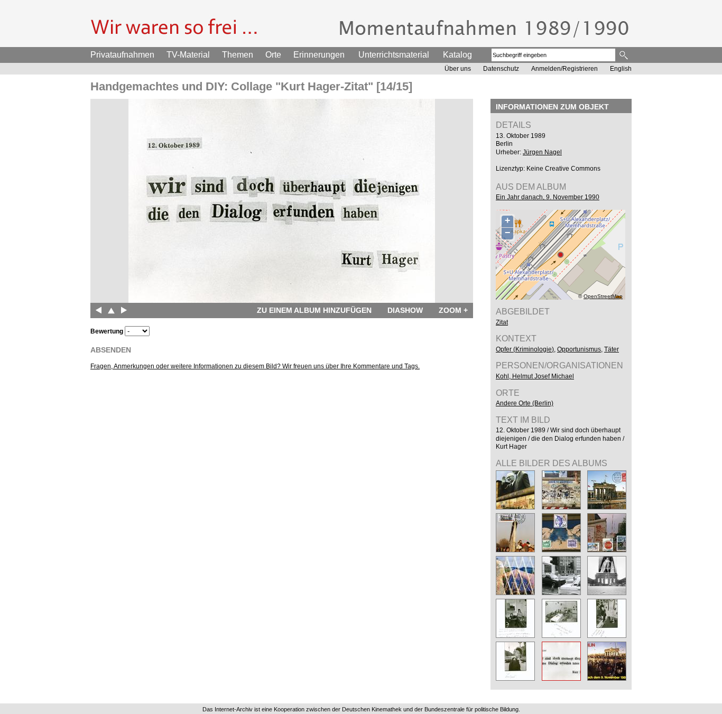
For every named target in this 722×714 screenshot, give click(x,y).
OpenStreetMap (603, 296)
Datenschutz (501, 68)
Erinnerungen (319, 54)
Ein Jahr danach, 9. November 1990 (547, 197)
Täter (611, 349)
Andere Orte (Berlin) (524, 403)
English (621, 68)
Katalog (457, 54)
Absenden (110, 350)
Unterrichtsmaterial (393, 54)
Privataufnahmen (122, 54)
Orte (273, 54)
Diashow (405, 310)
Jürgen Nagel (542, 152)
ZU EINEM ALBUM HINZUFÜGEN (314, 310)
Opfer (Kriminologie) (525, 349)
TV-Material (188, 54)
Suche (624, 55)
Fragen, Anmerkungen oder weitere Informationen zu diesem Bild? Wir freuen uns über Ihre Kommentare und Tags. (255, 366)
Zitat (502, 322)
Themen (237, 54)
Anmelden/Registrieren (564, 68)
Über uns (458, 68)
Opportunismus (579, 349)
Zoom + (453, 310)
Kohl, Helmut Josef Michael (535, 376)
